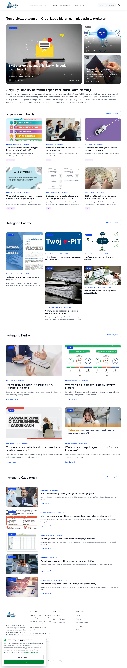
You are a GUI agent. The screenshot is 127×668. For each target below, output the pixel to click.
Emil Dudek (49, 144)
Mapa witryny (76, 661)
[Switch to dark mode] (119, 5)
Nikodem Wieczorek (12, 144)
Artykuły (33, 611)
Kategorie (80, 611)
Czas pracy (77, 5)
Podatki (54, 5)
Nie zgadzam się (23, 657)
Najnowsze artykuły (36, 5)
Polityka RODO (52, 661)
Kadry (47, 5)
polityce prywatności (31, 652)
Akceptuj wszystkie (24, 662)
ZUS (84, 5)
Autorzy (56, 611)
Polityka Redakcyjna (64, 661)
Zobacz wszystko (111, 114)
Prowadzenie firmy (65, 5)
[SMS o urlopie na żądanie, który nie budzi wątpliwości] (44, 54)
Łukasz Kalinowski (51, 192)
